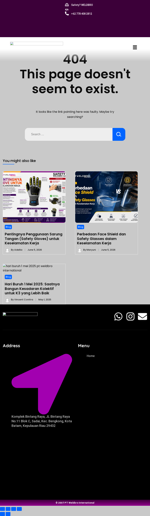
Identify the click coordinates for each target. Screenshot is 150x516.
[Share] (13, 509)
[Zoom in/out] (2, 509)
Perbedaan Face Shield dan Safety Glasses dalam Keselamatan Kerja (101, 239)
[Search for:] (68, 134)
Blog (8, 226)
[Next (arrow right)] (8, 514)
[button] (134, 47)
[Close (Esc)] (19, 509)
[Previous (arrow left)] (2, 514)
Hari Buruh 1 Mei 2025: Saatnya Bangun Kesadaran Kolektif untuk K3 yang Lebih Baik (32, 289)
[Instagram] (130, 316)
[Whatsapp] (118, 316)
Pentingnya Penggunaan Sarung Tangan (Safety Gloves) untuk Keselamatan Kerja (33, 239)
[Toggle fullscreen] (8, 509)
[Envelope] (142, 316)
